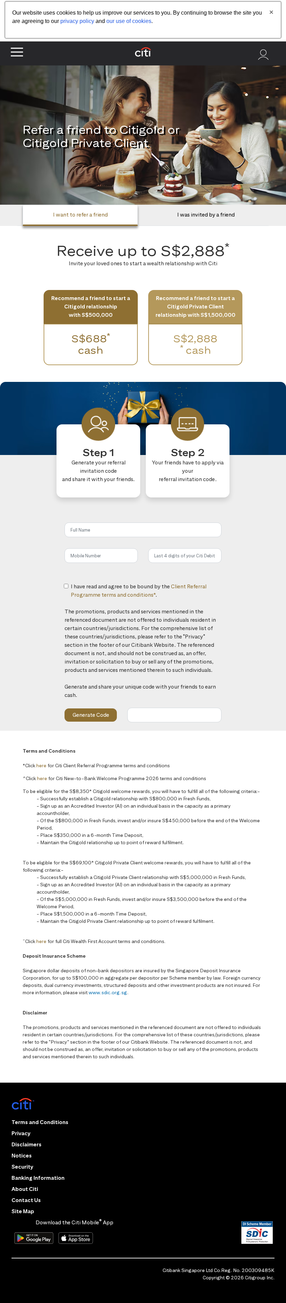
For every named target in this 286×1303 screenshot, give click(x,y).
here (41, 765)
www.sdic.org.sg (108, 992)
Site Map (23, 1211)
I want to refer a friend (80, 214)
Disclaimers (27, 1144)
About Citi (25, 1189)
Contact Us (26, 1200)
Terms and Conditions (40, 1122)
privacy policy (77, 21)
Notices (22, 1155)
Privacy (21, 1133)
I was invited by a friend (206, 214)
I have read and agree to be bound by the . (146, 594)
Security (22, 1166)
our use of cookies (128, 21)
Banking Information (38, 1178)
